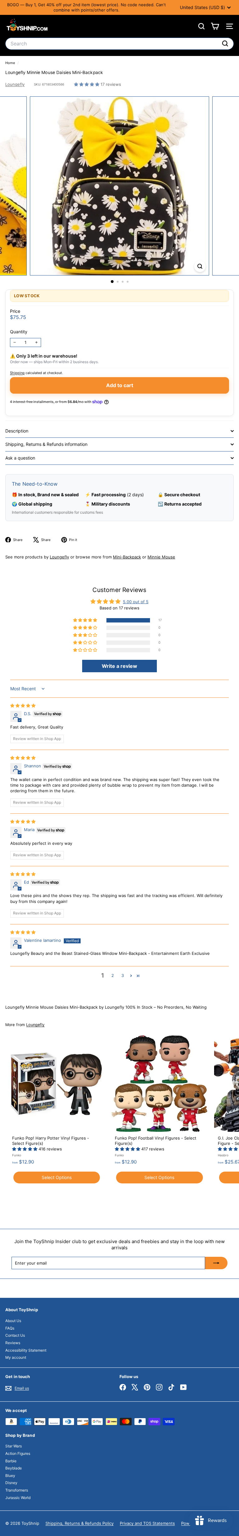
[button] (87, 84)
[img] (22, 705)
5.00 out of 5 (135, 601)
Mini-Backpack (127, 556)
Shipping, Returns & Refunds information (46, 444)
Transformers (16, 1490)
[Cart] (215, 26)
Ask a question (20, 457)
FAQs (9, 1328)
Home (10, 63)
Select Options (57, 1177)
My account (15, 1357)
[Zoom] (200, 266)
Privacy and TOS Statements (147, 1523)
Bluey (10, 1475)
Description (16, 430)
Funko (16, 1155)
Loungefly (15, 84)
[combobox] (119, 44)
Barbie (10, 1461)
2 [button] (112, 975)
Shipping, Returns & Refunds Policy (79, 1523)
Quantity (18, 331)
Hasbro (223, 1155)
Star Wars (13, 1446)
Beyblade (13, 1468)
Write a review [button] (119, 666)
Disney (11, 1482)
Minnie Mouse (161, 556)
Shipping (17, 373)
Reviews (12, 1342)
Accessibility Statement (25, 1350)
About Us (13, 1320)
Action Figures (17, 1453)
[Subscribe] (216, 1263)
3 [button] (122, 975)
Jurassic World (17, 1497)
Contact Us (15, 1335)
